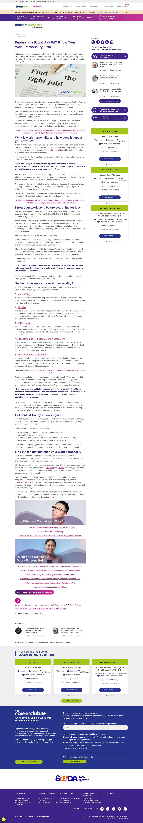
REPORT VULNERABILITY (44, 816)
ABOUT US (109, 793)
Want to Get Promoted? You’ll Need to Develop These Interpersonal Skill (50, 579)
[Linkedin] (125, 809)
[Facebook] (107, 809)
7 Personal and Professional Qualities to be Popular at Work (50, 583)
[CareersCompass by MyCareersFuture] (22, 7)
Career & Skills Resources (92, 802)
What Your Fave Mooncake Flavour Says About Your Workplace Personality (50, 536)
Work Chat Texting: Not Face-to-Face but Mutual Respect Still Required (50, 570)
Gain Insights (81, 6)
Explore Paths (95, 6)
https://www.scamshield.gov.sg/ (107, 12)
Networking (19, 804)
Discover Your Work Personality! (50, 532)
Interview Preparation (22, 802)
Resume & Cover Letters (23, 798)
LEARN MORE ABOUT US (29, 761)
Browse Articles (19, 17)
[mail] (111, 42)
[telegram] (98, 42)
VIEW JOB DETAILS (109, 159)
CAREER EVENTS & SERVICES (90, 794)
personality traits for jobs (54, 150)
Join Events (108, 6)
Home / (19, 642)
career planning (37, 614)
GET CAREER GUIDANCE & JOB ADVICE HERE (109, 17)
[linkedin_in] (107, 42)
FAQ (97, 808)
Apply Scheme (122, 5)
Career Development (45, 798)
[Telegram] (102, 809)
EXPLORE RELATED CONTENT (109, 101)
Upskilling (41, 800)
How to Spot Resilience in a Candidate (50, 587)
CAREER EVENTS (88, 798)
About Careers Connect (91, 800)
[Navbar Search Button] (127, 17)
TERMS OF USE (19, 816)
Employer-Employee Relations (48, 802)
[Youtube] (119, 809)
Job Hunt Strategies (21, 800)
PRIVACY (30, 816)
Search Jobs (67, 6)
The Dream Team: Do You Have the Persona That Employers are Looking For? (50, 566)
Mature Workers (65, 802)
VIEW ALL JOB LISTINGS (71, 700)
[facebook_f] (102, 42)
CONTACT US (77, 808)
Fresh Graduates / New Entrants (71, 798)
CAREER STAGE (66, 793)
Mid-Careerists (65, 800)
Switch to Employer (37, 6)
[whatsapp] (93, 42)
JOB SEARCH (20, 793)
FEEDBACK (88, 808)
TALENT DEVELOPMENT (47, 793)
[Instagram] (113, 809)
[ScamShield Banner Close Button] (127, 12)
